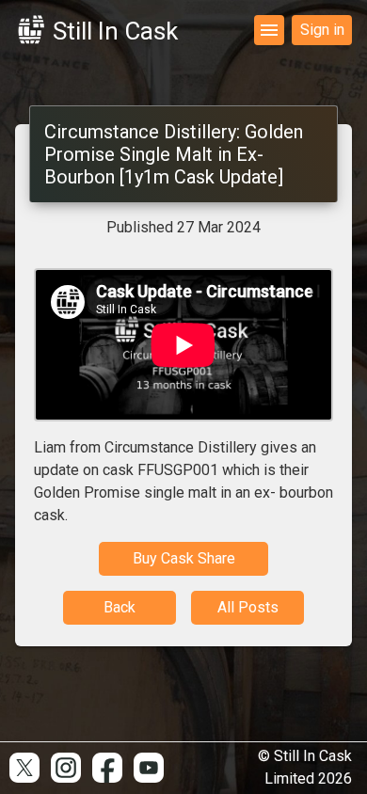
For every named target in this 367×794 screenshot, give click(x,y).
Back (120, 607)
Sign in (322, 30)
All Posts (248, 607)
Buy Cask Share (184, 558)
